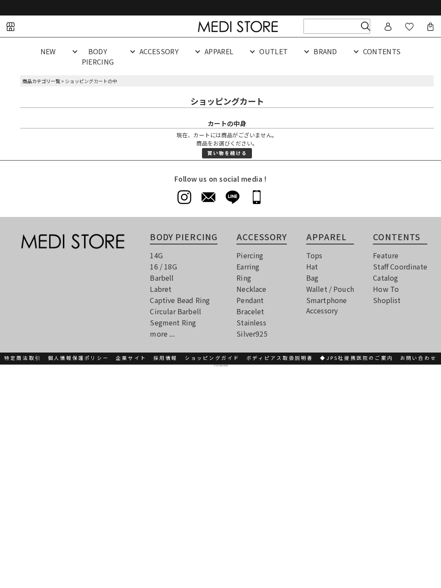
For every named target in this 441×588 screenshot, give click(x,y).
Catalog (385, 277)
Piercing (249, 255)
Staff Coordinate (400, 266)
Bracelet (250, 311)
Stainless (251, 322)
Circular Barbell (175, 311)
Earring (247, 266)
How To (386, 289)
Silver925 (251, 333)
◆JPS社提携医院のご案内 (356, 357)
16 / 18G (163, 266)
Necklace (251, 289)
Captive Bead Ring (180, 300)
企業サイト (131, 357)
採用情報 (165, 357)
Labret (160, 289)
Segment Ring (173, 322)
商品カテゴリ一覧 (41, 80)
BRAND (325, 51)
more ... (162, 333)
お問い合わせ (418, 357)
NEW (48, 51)
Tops (314, 255)
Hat (312, 266)
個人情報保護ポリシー (78, 357)
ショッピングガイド (212, 357)
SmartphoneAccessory (326, 305)
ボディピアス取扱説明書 (279, 357)
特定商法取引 (22, 357)
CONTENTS (382, 51)
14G (156, 255)
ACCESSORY (159, 51)
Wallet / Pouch (330, 289)
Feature (385, 255)
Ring (243, 277)
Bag (312, 277)
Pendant (250, 300)
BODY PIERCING (98, 56)
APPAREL (219, 51)
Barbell (162, 277)
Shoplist (387, 300)
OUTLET (273, 51)
